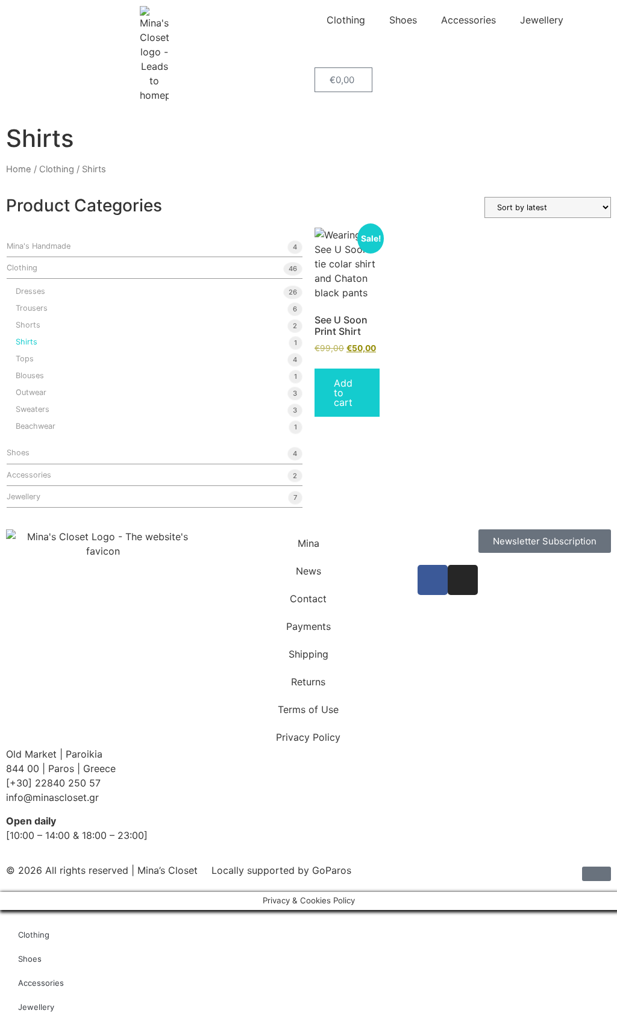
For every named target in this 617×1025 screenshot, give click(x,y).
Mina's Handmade (38, 246)
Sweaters (32, 409)
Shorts (28, 324)
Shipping (308, 654)
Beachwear (35, 426)
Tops (25, 358)
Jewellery (541, 20)
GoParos (331, 870)
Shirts (26, 341)
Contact (308, 599)
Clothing (346, 20)
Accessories (468, 20)
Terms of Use (308, 709)
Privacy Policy (308, 737)
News (308, 571)
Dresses (30, 291)
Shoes (403, 20)
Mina (308, 543)
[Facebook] (433, 580)
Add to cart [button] (343, 392)
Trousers (32, 308)
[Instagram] (463, 580)
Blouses (30, 375)
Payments (308, 626)
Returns (308, 682)
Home (18, 169)
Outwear (31, 392)
